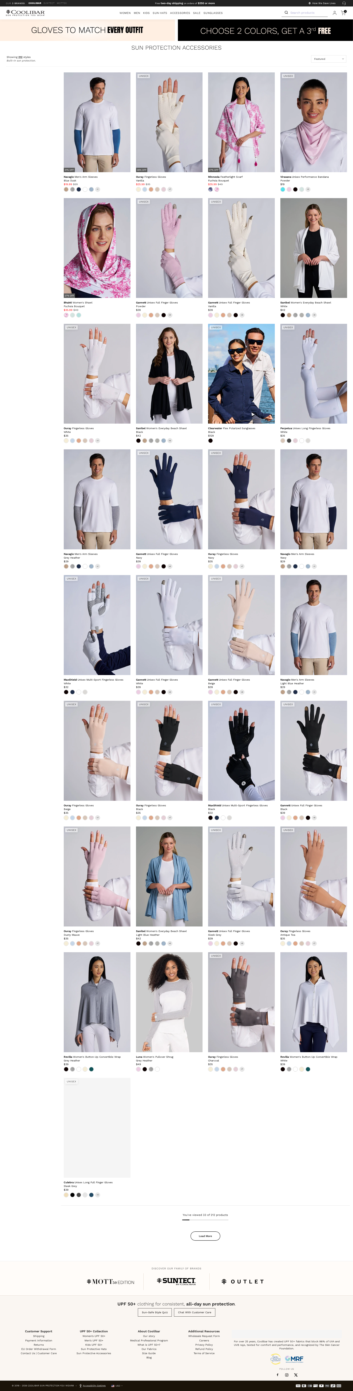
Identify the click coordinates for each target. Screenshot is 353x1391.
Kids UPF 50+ (93, 1344)
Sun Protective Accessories (94, 1353)
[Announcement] (185, 3)
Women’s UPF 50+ (93, 1336)
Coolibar (35, 3)
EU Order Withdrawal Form (38, 1348)
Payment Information (38, 1340)
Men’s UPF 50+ (93, 1340)
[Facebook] (277, 1375)
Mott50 (62, 3)
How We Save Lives (324, 3)
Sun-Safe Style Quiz (155, 1312)
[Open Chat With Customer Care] (344, 3)
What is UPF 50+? (148, 1344)
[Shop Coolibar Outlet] (243, 1281)
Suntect (49, 3)
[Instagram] (287, 1375)
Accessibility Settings (94, 1386)
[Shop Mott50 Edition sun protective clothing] (110, 1281)
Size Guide (149, 1353)
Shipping (38, 1336)
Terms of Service (204, 1353)
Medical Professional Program (149, 1340)
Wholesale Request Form (204, 1336)
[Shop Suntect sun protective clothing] (176, 1281)
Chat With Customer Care (194, 1312)
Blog (149, 1357)
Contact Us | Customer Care (39, 1353)
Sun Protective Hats (94, 1348)
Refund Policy (204, 1348)
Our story (149, 1336)
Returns (39, 1344)
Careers (204, 1340)
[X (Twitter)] (296, 1375)
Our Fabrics (149, 1348)
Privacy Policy (204, 1344)
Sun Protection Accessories (176, 48)
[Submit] (286, 13)
